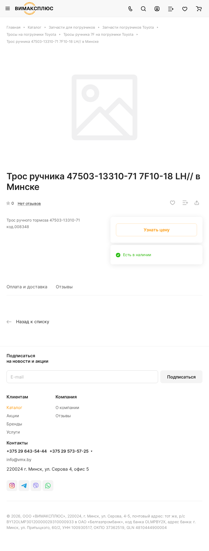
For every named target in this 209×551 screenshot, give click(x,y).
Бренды (14, 423)
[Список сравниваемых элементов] (171, 8)
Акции (13, 415)
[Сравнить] (185, 202)
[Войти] (157, 8)
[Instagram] (12, 485)
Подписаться (181, 377)
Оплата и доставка (27, 286)
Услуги (13, 432)
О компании (67, 407)
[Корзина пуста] (199, 8)
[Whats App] (47, 485)
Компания (66, 396)
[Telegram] (24, 485)
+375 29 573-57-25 (69, 451)
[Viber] (35, 485)
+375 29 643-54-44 (27, 451)
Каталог (14, 407)
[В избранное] (172, 202)
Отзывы (64, 286)
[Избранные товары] (184, 8)
